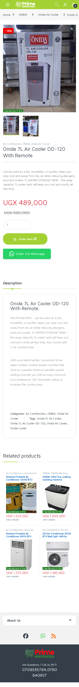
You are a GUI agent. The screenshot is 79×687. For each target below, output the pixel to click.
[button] (72, 29)
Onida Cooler (18, 428)
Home (6, 14)
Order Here (26, 239)
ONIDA (23, 14)
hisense (28, 530)
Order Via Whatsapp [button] (30, 254)
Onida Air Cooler (48, 14)
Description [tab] (12, 283)
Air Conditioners (12, 143)
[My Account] (65, 4)
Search (56, 4)
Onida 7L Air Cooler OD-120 (27, 423)
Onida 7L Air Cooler (49, 418)
